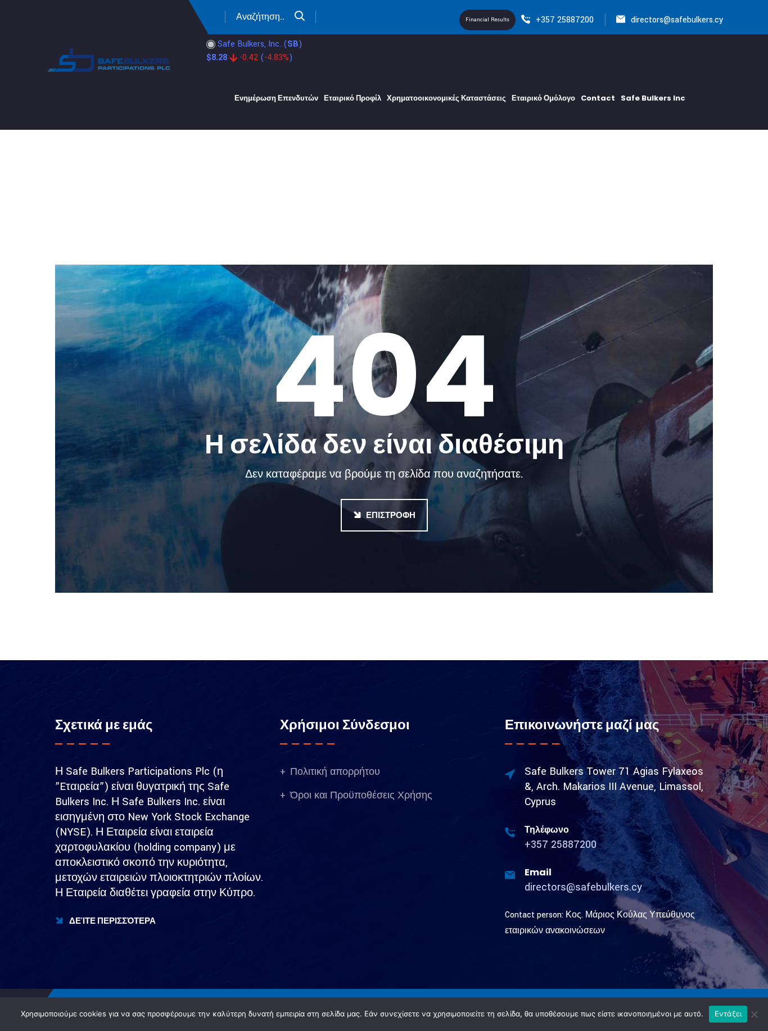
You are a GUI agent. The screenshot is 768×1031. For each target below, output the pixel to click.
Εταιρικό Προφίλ (352, 98)
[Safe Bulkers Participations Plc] (109, 60)
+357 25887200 (565, 20)
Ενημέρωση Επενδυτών (276, 98)
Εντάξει (728, 1013)
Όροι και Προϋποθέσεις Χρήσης (361, 795)
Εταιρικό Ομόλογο (543, 98)
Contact (598, 98)
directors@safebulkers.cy (677, 20)
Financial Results (487, 20)
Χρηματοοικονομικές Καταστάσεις (446, 98)
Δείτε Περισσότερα (111, 920)
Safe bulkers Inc (653, 98)
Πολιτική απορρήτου (335, 771)
